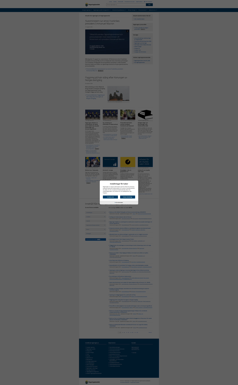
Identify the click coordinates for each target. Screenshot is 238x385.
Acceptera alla (110, 197)
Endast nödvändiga (127, 197)
